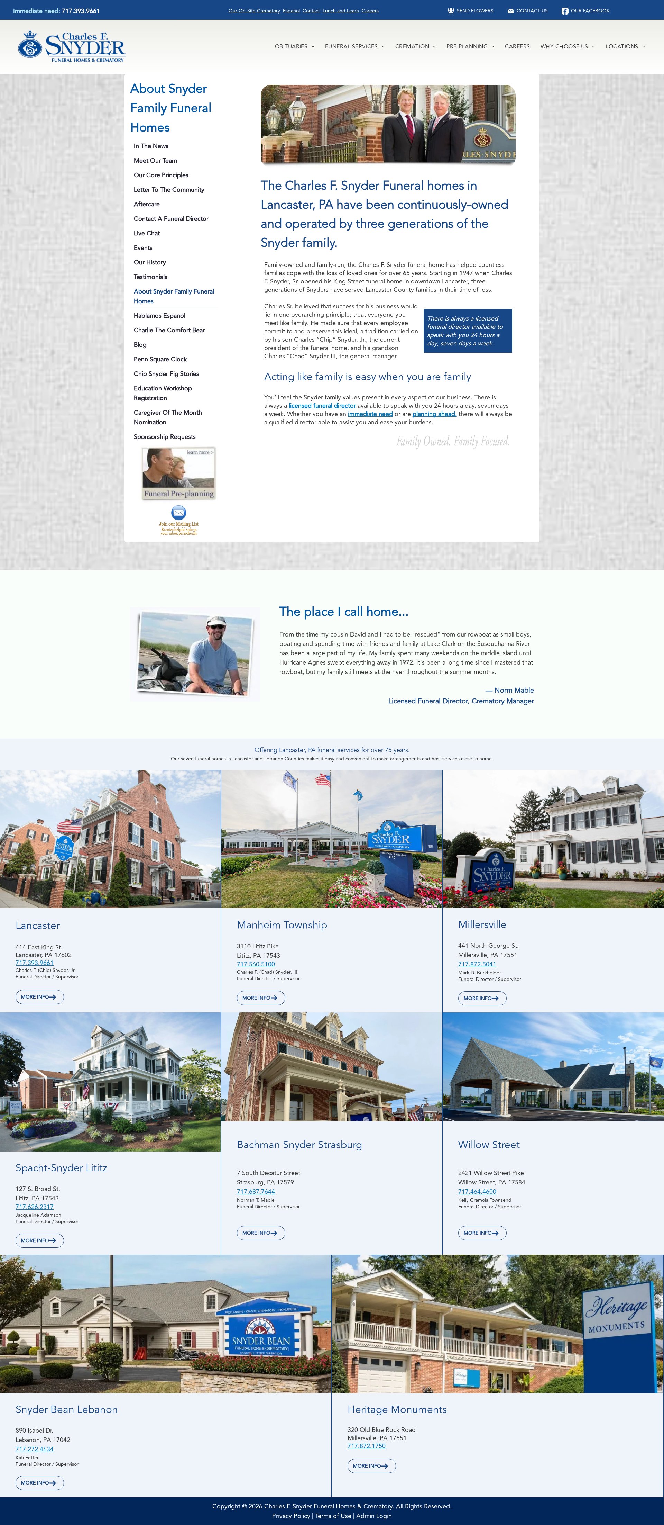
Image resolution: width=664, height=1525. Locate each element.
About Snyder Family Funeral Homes (174, 296)
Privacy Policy (291, 1516)
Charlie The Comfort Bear (169, 330)
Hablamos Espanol (159, 316)
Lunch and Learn (341, 11)
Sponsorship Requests (165, 437)
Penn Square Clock (160, 359)
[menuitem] (295, 47)
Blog (140, 345)
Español (291, 11)
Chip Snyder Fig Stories (166, 374)
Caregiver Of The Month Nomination (168, 417)
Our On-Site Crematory (254, 11)
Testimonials (150, 277)
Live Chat (147, 233)
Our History (150, 262)
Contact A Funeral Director (171, 219)
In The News (151, 146)
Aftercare (147, 204)
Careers (370, 11)
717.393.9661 (81, 11)
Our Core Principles (161, 175)
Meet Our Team (155, 160)
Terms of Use (333, 1516)
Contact (311, 11)
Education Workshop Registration (163, 393)
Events (143, 248)
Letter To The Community (169, 190)
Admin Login (374, 1516)
